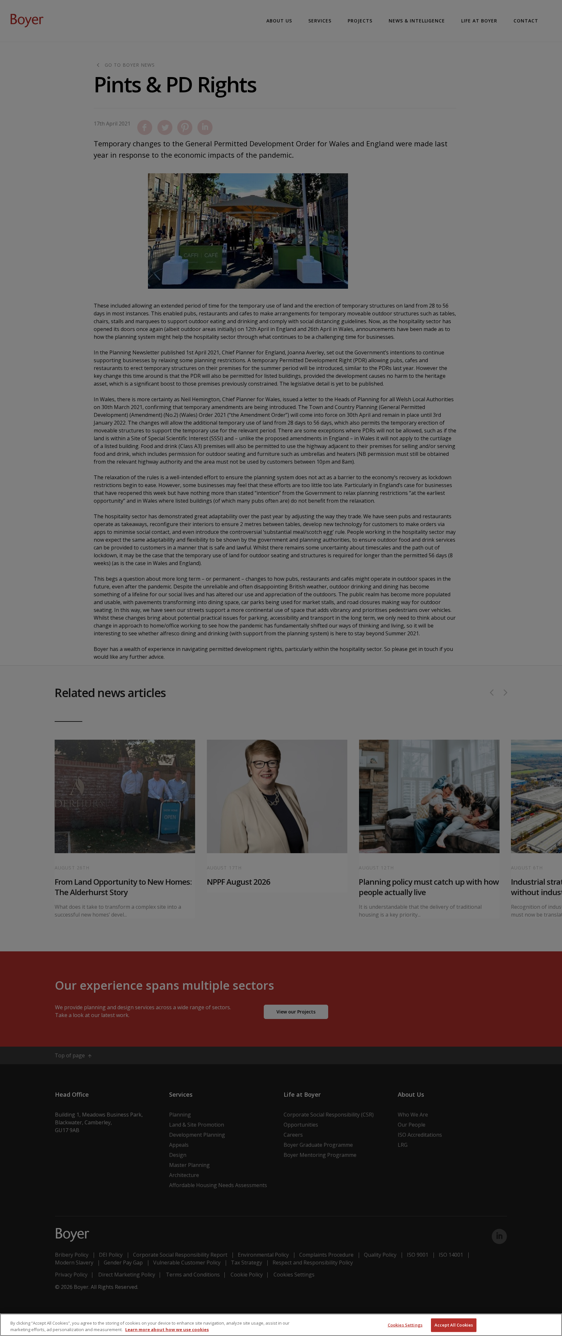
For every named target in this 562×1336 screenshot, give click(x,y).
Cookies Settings (405, 1325)
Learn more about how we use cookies (167, 1329)
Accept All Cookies (454, 1325)
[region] (281, 1325)
